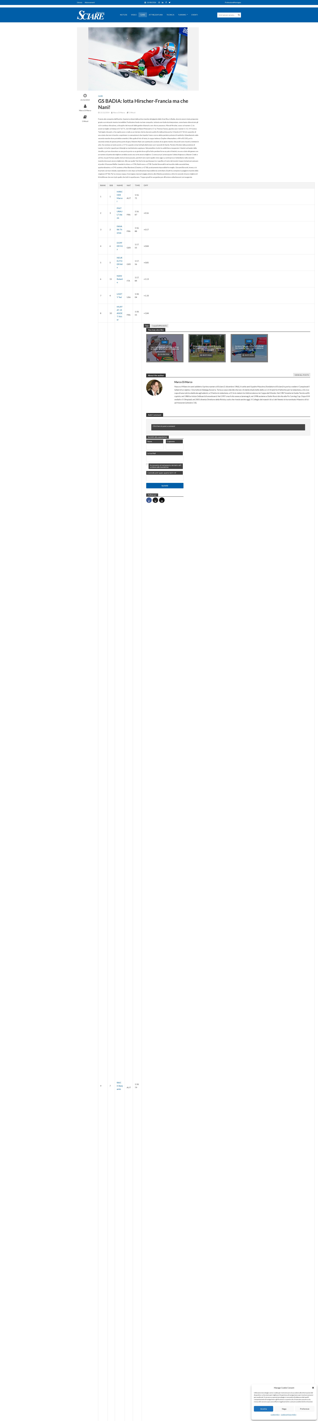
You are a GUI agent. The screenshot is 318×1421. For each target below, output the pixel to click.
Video (134, 15)
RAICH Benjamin (120, 1085)
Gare (142, 15)
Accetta (263, 1409)
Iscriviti (165, 486)
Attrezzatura (156, 15)
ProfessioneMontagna (233, 2)
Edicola (79, 2)
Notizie (123, 15)
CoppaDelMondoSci (159, 326)
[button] (313, 1387)
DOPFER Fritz (120, 246)
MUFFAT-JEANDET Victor (119, 313)
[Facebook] (149, 500)
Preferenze (304, 1409)
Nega (284, 1409)
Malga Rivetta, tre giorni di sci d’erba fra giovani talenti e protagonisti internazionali (207, 348)
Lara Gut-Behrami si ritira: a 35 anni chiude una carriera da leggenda (165, 348)
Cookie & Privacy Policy (288, 1415)
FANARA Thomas (119, 229)
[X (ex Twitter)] (155, 500)
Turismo (182, 15)
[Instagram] (162, 500)
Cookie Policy (275, 1415)
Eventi (195, 15)
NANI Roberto (120, 279)
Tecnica (170, 15)
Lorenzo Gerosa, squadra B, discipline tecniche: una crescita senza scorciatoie (249, 348)
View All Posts (302, 375)
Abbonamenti (90, 2)
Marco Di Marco (85, 110)
